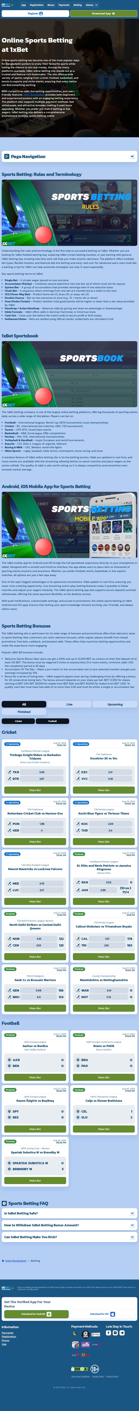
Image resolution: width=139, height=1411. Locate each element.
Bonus (51, 5)
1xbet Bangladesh (15, 1261)
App (23, 5)
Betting (78, 5)
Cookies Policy (98, 1376)
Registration (36, 5)
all (24, 704)
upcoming (115, 704)
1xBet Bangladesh (34, 95)
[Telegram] (122, 1332)
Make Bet (35, 790)
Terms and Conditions (80, 1376)
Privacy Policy (112, 1376)
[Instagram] (115, 1332)
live (69, 704)
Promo (5, 1340)
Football (52, 721)
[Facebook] (108, 1332)
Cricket (18, 721)
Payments (64, 5)
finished (24, 711)
